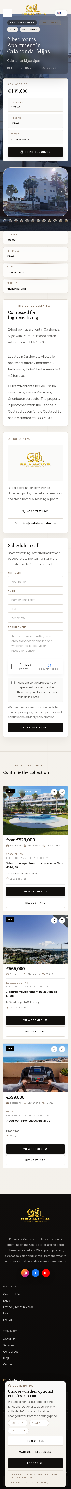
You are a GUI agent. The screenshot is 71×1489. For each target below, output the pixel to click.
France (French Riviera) (18, 1307)
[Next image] (61, 192)
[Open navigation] (7, 13)
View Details (33, 891)
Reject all (35, 1440)
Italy (5, 1313)
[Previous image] (10, 192)
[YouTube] (46, 1273)
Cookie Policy (17, 1482)
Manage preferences (35, 1451)
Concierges (11, 1351)
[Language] (61, 13)
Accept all (35, 1463)
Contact (8, 1364)
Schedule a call (35, 727)
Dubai (7, 1300)
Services (8, 1345)
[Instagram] (25, 1273)
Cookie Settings (40, 1482)
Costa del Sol (12, 1294)
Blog (6, 1358)
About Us (9, 1339)
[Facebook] (35, 1273)
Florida (7, 1319)
